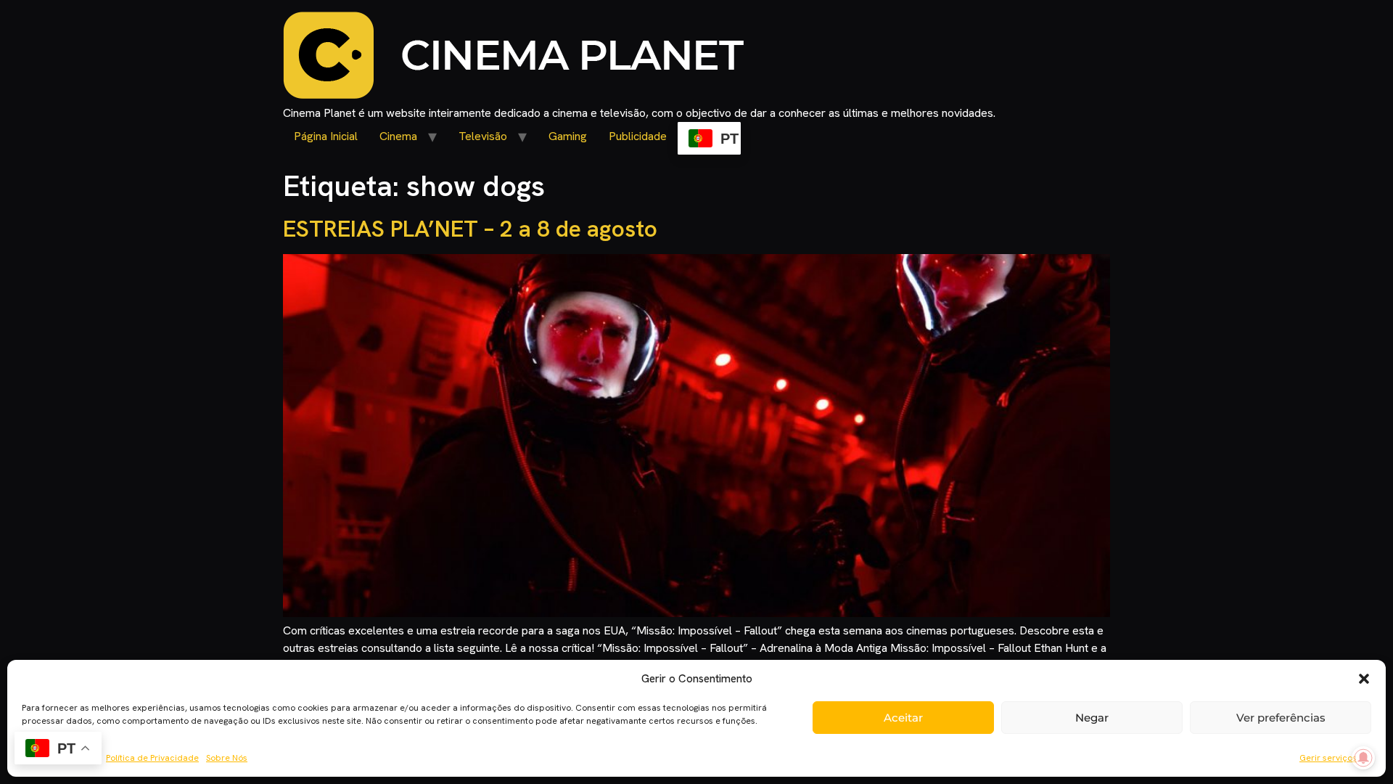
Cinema (398, 136)
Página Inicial (326, 136)
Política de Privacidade (152, 758)
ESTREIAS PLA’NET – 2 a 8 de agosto (470, 228)
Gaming (567, 136)
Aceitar (903, 717)
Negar (1092, 717)
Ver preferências (1281, 717)
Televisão (483, 136)
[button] (1364, 678)
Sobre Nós (226, 758)
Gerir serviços (1328, 758)
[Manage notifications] (1363, 757)
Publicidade (638, 136)
